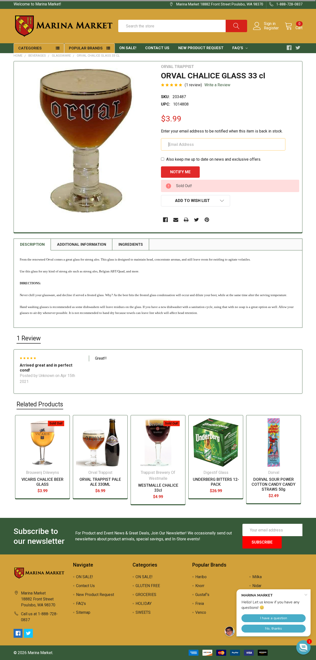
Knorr (199, 585)
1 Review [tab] (29, 338)
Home (18, 55)
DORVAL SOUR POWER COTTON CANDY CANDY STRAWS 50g (274, 484)
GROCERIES (146, 594)
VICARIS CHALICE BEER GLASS (42, 482)
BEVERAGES (37, 55)
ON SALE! (127, 48)
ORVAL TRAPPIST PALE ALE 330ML (100, 482)
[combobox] (182, 26)
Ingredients (130, 244)
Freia (199, 603)
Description (32, 244)
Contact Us (157, 48)
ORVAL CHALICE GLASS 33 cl (98, 55)
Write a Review (217, 85)
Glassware (61, 55)
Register (271, 28)
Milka (257, 576)
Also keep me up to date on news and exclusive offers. (213, 159)
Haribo (201, 576)
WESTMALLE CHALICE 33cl (158, 488)
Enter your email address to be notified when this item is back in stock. (222, 131)
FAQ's (238, 48)
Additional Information (81, 244)
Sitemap (83, 612)
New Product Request (200, 48)
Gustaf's (202, 594)
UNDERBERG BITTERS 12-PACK (216, 482)
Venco (200, 612)
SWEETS (143, 612)
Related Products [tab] (40, 404)
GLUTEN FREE (148, 585)
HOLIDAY (144, 603)
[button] (303, 647)
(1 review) (193, 85)
